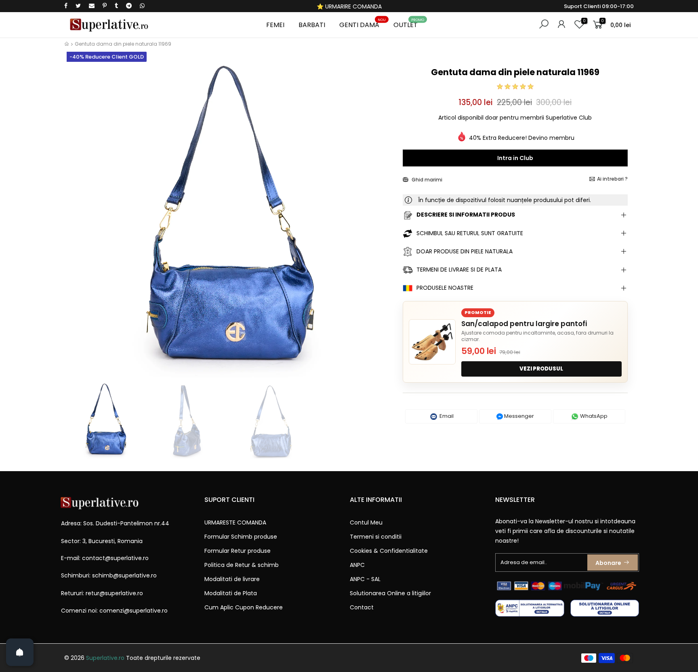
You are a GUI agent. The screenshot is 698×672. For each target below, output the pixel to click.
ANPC (357, 565)
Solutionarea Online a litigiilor (390, 593)
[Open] (20, 652)
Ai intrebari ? (612, 178)
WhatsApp (593, 416)
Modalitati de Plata (230, 593)
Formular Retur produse (237, 551)
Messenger (518, 416)
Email (446, 416)
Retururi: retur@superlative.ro (102, 593)
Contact (362, 607)
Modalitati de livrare (232, 579)
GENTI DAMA (362, 23)
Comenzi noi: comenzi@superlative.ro (114, 611)
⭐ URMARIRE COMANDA (349, 6)
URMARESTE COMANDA (235, 522)
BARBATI (312, 24)
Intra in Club (515, 158)
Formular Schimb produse (240, 537)
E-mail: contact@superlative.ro (105, 558)
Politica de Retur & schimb (241, 565)
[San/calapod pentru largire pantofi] (432, 341)
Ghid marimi (426, 179)
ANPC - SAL (365, 579)
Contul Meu (366, 522)
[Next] (383, 221)
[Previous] (78, 221)
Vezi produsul (541, 369)
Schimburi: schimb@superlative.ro (109, 575)
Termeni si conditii (376, 537)
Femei (275, 24)
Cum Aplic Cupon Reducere (243, 607)
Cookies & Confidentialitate (389, 551)
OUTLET (408, 23)
